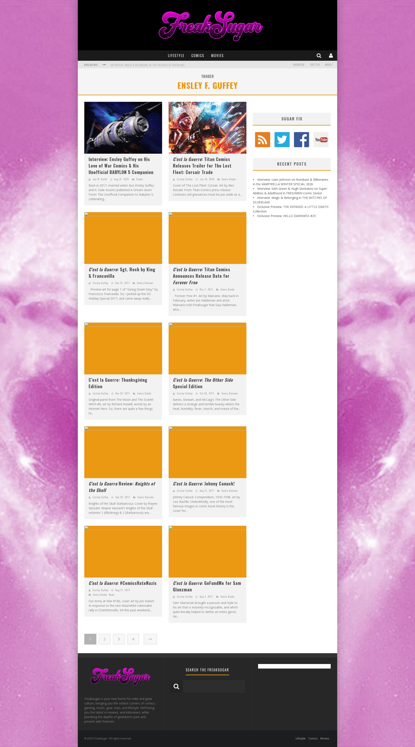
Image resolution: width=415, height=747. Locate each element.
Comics (197, 55)
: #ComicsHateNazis (123, 583)
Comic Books (229, 179)
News (112, 594)
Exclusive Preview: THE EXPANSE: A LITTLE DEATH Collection (147, 65)
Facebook (299, 64)
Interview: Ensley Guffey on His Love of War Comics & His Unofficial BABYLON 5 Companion (121, 165)
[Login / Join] (331, 55)
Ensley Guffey (185, 179)
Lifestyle (176, 55)
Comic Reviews (145, 283)
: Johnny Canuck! (204, 483)
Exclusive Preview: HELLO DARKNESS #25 (286, 216)
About (329, 64)
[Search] (319, 55)
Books (139, 179)
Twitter (315, 64)
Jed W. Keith (100, 179)
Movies (217, 55)
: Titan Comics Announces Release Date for (201, 276)
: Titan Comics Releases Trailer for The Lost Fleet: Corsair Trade (202, 165)
